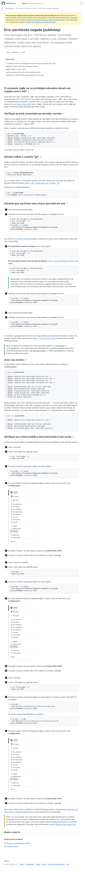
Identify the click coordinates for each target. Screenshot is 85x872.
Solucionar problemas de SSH (26, 8)
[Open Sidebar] (2, 8)
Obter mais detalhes (14, 360)
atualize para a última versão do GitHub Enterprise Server (45, 20)
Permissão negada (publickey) (48, 8)
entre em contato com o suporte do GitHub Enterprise (37, 22)
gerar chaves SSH (24, 104)
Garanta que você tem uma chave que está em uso (34, 203)
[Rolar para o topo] (80, 867)
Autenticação (9, 8)
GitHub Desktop (23, 239)
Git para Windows (61, 261)
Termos (21, 864)
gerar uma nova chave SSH (45, 338)
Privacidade (30, 864)
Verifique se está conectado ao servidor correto (33, 113)
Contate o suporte (12, 846)
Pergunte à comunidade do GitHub (18, 843)
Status (38, 864)
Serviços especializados (56, 864)
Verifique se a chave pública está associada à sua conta (37, 436)
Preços (44, 864)
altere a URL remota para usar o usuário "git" (42, 183)
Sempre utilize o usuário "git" (21, 156)
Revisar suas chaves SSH (66, 824)
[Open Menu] (81, 3)
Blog (67, 864)
